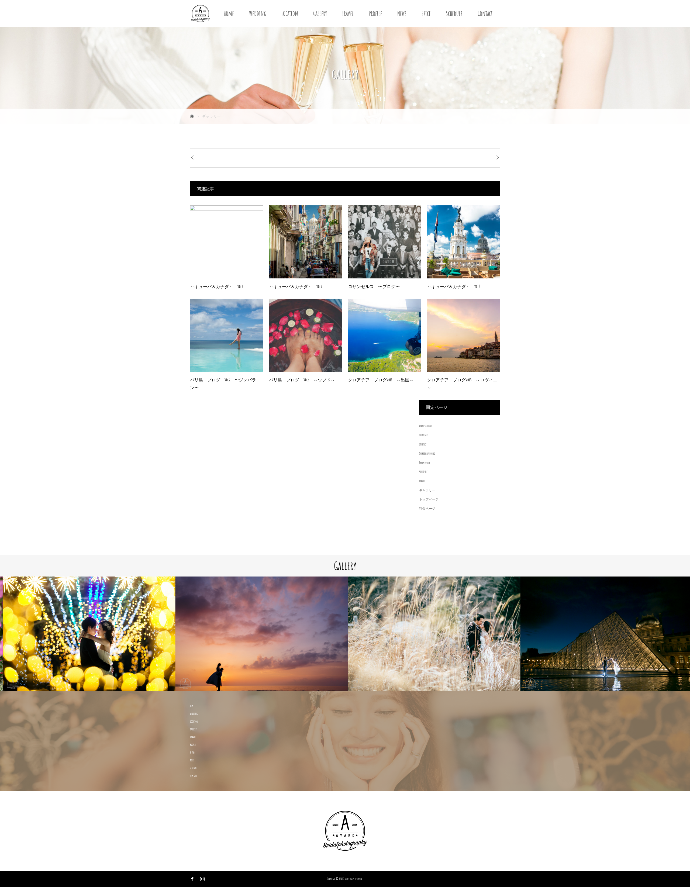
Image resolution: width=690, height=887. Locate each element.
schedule (193, 768)
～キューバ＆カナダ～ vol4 (216, 286)
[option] (86, 634)
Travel (348, 13)
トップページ (429, 499)
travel (193, 737)
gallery (193, 729)
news (192, 752)
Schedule (454, 13)
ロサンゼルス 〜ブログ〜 (374, 286)
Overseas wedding (427, 453)
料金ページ (427, 508)
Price (426, 13)
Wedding (257, 13)
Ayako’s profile (426, 426)
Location (289, 13)
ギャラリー (427, 490)
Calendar (423, 435)
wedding (194, 714)
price (192, 760)
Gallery (320, 13)
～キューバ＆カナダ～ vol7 (453, 286)
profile (375, 13)
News (401, 13)
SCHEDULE (423, 472)
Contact (485, 13)
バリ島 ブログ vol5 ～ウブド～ (302, 379)
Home (229, 13)
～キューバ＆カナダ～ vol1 (295, 286)
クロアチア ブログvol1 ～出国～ (381, 379)
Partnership (424, 463)
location (194, 721)
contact (193, 776)
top (191, 706)
